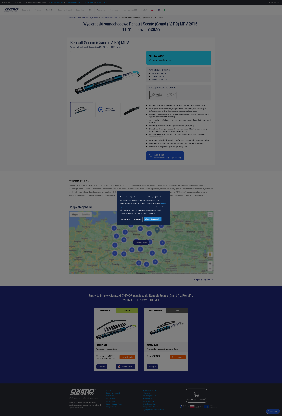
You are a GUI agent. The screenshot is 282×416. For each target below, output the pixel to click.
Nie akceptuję (125, 219)
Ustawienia (137, 219)
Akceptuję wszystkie (152, 219)
